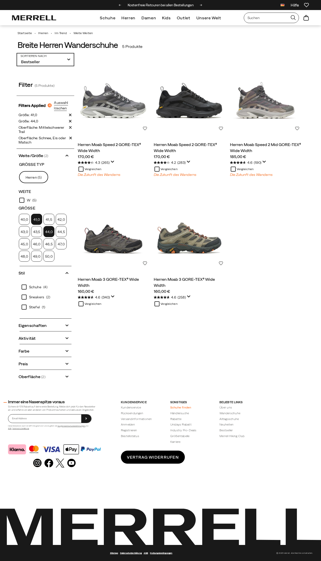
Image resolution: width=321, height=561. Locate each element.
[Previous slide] (120, 5)
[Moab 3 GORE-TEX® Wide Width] (113, 231)
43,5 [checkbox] (36, 232)
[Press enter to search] (293, 18)
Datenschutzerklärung (20, 428)
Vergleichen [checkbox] (93, 169)
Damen (148, 18)
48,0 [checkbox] (24, 256)
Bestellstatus (130, 436)
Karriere (175, 441)
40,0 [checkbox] (24, 220)
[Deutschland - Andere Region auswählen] (282, 6)
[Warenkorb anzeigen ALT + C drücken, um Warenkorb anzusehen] (306, 18)
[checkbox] (45, 200)
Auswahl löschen (61, 105)
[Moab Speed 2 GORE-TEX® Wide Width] (113, 97)
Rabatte (176, 418)
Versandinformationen (136, 418)
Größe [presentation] (27, 208)
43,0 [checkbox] (24, 232)
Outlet (183, 18)
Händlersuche (179, 413)
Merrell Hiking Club (232, 436)
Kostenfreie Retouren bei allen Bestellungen (161, 5)
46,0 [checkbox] (36, 244)
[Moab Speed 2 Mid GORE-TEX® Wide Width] (265, 97)
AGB (10, 428)
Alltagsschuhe (229, 418)
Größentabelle (180, 436)
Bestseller (226, 430)
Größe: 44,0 (28, 121)
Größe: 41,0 (28, 115)
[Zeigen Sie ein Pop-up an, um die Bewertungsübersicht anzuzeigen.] (113, 163)
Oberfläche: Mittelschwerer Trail (41, 129)
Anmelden (128, 424)
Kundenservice (131, 407)
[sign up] (86, 418)
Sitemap (114, 553)
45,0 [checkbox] (24, 244)
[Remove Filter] (70, 115)
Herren (128, 18)
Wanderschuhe (229, 413)
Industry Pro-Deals (183, 430)
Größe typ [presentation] (31, 164)
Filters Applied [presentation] (35, 105)
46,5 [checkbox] (48, 244)
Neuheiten (226, 424)
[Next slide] (201, 5)
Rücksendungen (132, 413)
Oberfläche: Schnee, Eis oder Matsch (42, 140)
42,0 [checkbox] (61, 220)
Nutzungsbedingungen (161, 553)
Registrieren (129, 430)
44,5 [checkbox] (61, 232)
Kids (166, 18)
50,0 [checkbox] (48, 256)
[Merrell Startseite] (34, 17)
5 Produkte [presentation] (132, 46)
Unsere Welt (208, 18)
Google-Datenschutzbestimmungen (71, 426)
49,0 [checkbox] (36, 256)
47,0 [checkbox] (61, 244)
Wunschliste (145, 128)
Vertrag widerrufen (153, 457)
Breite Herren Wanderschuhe (68, 45)
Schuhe (107, 18)
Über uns (225, 407)
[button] (45, 155)
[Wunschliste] (306, 5)
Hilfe (295, 5)
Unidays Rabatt (181, 424)
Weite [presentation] (25, 191)
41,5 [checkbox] (49, 220)
